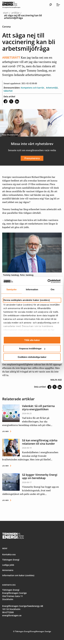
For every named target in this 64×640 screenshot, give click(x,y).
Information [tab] (32, 289)
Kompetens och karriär (32, 87)
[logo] (14, 5)
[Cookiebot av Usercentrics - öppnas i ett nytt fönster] (48, 281)
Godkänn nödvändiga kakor (32, 357)
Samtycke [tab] (11, 289)
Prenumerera (32, 158)
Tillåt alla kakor (32, 340)
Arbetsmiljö (52, 87)
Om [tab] (52, 289)
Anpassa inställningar (30, 348)
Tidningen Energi (10, 559)
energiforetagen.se (11, 615)
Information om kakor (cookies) (18, 575)
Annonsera (7, 570)
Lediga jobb (8, 564)
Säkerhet (8, 90)
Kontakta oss (9, 554)
